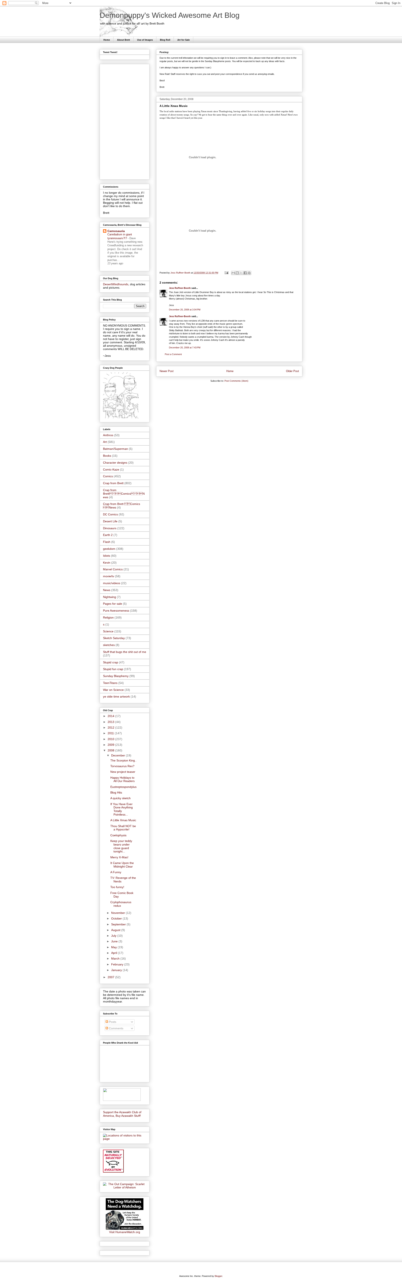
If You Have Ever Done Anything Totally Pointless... (121, 809)
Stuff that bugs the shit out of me (124, 652)
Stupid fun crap (113, 669)
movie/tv (108, 576)
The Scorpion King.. (123, 760)
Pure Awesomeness (116, 610)
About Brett (123, 40)
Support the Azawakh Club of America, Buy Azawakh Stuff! (122, 1113)
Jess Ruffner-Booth (180, 288)
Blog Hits (116, 792)
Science (108, 631)
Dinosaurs (109, 528)
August (116, 930)
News (106, 590)
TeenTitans (110, 683)
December (118, 755)
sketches (109, 645)
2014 (111, 716)
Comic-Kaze (111, 469)
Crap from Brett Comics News (124, 493)
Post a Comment (173, 354)
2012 (111, 727)
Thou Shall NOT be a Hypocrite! (123, 827)
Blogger (218, 1276)
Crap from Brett (113, 483)
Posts (112, 1021)
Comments (115, 1028)
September (119, 924)
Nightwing (109, 597)
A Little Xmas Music (123, 820)
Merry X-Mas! (119, 857)
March (115, 958)
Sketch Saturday (114, 638)
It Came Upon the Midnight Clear (122, 864)
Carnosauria (116, 231)
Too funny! (117, 887)
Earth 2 (108, 535)
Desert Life (110, 521)
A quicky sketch (120, 798)
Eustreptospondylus (123, 787)
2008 (111, 750)
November (118, 912)
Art (105, 442)
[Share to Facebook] (245, 273)
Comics (108, 476)
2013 (111, 722)
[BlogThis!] (237, 273)
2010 (111, 739)
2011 (111, 733)
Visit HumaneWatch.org (124, 1232)
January (117, 970)
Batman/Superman (115, 448)
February (117, 964)
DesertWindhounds (115, 284)
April (114, 953)
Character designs (115, 462)
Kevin (106, 562)
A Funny (115, 872)
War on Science (113, 689)
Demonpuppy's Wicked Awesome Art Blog (170, 15)
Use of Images (145, 40)
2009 (111, 744)
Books (107, 455)
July (114, 935)
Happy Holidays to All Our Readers (122, 779)
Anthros (108, 435)
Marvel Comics (113, 569)
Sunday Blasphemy (116, 676)
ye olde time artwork (116, 696)
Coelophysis (118, 835)
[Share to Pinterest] (249, 273)
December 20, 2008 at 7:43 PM (184, 347)
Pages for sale (112, 603)
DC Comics (110, 514)
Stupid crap (110, 662)
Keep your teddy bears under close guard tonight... (121, 846)
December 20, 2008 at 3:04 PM (184, 309)
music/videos (111, 583)
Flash (106, 541)
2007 (111, 977)
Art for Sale (183, 40)
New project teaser (122, 771)
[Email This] (233, 273)
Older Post (292, 371)
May (114, 947)
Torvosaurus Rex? (122, 766)
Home (106, 40)
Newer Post (167, 371)
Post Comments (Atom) (236, 381)
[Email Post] (226, 272)
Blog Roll (165, 40)
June (115, 941)
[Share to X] (241, 273)
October (117, 918)
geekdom (109, 548)
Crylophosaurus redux (120, 903)
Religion (108, 617)
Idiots (106, 555)
